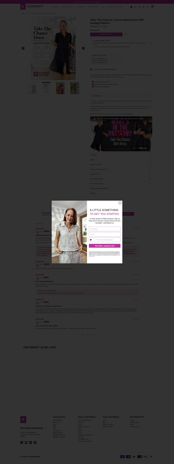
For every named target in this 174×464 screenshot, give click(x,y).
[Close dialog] (120, 203)
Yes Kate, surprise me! (104, 245)
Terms (93, 256)
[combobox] (92, 240)
